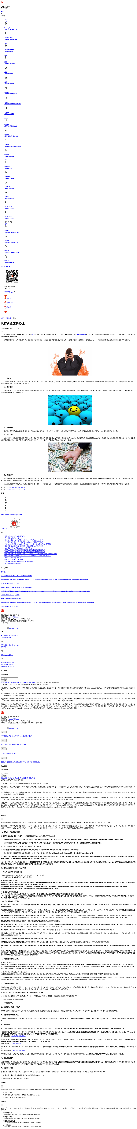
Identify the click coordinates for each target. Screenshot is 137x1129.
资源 (2, 740)
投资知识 (4, 645)
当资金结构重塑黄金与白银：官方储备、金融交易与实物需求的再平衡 (27, 544)
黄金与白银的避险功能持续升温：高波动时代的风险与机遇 (23, 546)
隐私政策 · (18, 682)
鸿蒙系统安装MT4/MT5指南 (13, 559)
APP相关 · (25, 682)
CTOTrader (10, 666)
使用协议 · (11, 682)
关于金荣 (4, 635)
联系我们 (10, 637)
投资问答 (4, 647)
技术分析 (16, 645)
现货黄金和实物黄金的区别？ (16, 487)
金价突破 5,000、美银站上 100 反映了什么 (18, 548)
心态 (33, 334)
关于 (2, 732)
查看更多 (4, 572)
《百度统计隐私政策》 (18, 1036)
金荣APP (4, 662)
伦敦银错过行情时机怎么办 (16, 489)
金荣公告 (10, 635)
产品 (2, 749)
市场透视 (10, 645)
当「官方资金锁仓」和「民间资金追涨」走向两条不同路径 (23, 542)
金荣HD (9, 662)
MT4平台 (10, 664)
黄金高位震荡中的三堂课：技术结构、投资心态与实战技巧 (23, 540)
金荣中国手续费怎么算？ (12, 558)
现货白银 (10, 655)
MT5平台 (4, 666)
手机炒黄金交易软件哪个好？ (14, 538)
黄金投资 (81, 334)
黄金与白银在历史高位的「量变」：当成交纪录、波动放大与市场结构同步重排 (30, 554)
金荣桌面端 (16, 762)
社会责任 (4, 637)
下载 (2, 11)
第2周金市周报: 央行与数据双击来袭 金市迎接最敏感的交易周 (24, 550)
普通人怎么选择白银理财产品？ (14, 536)
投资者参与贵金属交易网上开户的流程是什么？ (20, 561)
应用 (2, 758)
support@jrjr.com (14, 617)
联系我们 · (4, 682)
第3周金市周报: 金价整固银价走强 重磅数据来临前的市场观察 (24, 552)
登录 (2, 266)
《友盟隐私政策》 (17, 1043)
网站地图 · (32, 682)
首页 (2, 318)
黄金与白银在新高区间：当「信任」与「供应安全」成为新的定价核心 (27, 556)
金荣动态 (16, 635)
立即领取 (3, 680)
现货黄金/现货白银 (9, 753)
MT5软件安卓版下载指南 (12, 563)
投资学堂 (8, 318)
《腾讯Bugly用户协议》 (19, 1050)
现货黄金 (4, 655)
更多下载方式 (9, 292)
